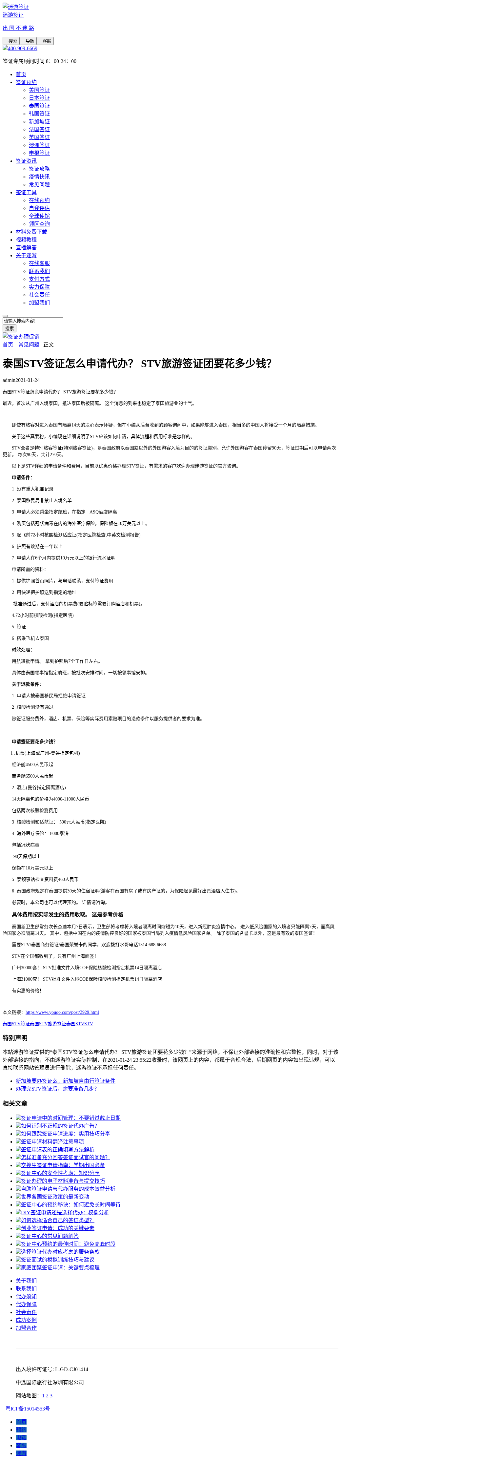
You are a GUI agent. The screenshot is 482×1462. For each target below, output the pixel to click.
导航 (28, 41)
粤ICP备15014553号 (27, 1408)
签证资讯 (26, 161)
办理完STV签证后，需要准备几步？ (57, 1089)
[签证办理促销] (21, 337)
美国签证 (39, 90)
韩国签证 (39, 113)
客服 (45, 41)
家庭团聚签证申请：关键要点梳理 (60, 1267)
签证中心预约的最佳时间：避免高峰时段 (68, 1244)
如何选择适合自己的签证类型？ (57, 1220)
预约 (21, 1429)
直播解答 (26, 247)
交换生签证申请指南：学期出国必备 (63, 1165)
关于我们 (26, 1281)
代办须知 (26, 1296)
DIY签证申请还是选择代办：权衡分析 (65, 1212)
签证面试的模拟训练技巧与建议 (57, 1260)
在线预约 (39, 200)
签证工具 (26, 192)
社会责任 (39, 295)
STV (88, 1023)
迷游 (21, 1453)
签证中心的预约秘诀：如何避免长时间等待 (71, 1204)
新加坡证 (39, 121)
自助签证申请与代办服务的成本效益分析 (68, 1189)
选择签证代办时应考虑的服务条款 (60, 1252)
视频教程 (26, 239)
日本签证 (39, 98)
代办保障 (26, 1304)
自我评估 (39, 208)
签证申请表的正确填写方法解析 (57, 1149)
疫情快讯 (39, 176)
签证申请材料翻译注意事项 (52, 1141)
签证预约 (26, 82)
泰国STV (75, 1023)
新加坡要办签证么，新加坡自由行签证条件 (65, 1081)
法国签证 (39, 129)
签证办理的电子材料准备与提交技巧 (63, 1181)
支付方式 (39, 279)
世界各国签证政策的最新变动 (55, 1197)
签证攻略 (39, 169)
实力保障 (39, 287)
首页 (21, 74)
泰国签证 (39, 106)
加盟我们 (39, 302)
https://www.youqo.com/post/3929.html (62, 1012)
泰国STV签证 (16, 1023)
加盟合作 (26, 1328)
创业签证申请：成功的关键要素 (57, 1228)
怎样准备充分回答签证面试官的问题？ (65, 1157)
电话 (21, 1437)
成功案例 (26, 1320)
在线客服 (39, 263)
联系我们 (39, 271)
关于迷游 (26, 255)
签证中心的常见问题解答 (50, 1236)
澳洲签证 (39, 145)
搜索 (11, 41)
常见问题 (39, 184)
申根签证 (39, 153)
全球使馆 (39, 216)
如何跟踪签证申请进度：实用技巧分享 (65, 1134)
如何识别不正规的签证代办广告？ (60, 1126)
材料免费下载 (31, 232)
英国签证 (39, 137)
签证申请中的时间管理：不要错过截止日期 (71, 1118)
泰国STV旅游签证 (48, 1023)
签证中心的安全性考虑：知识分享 (60, 1173)
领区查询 (39, 224)
